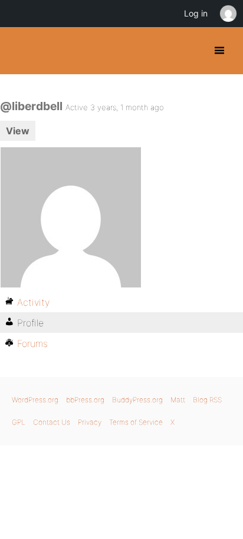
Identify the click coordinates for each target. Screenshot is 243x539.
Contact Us (51, 422)
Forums (32, 343)
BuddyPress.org (19, 50)
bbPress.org (85, 399)
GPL (18, 422)
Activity (33, 302)
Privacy (89, 422)
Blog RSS (207, 399)
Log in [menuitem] (196, 13)
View (17, 131)
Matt (177, 399)
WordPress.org (35, 399)
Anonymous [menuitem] (227, 13)
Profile (30, 323)
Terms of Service (136, 422)
